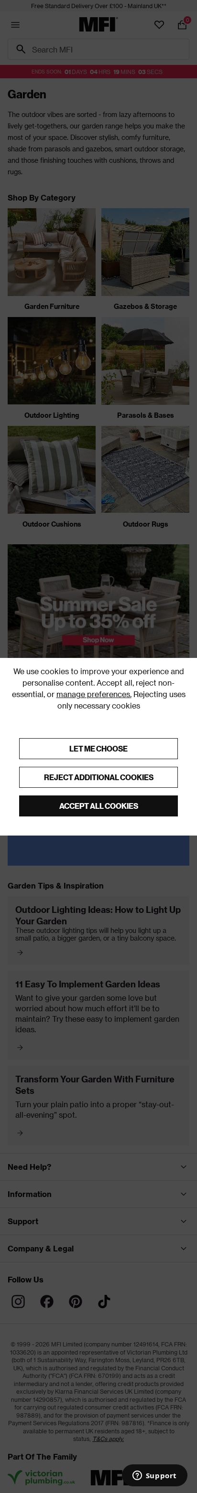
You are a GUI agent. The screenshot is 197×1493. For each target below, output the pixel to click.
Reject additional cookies (98, 777)
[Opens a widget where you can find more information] (154, 1476)
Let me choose (98, 748)
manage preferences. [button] (93, 694)
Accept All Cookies (98, 806)
